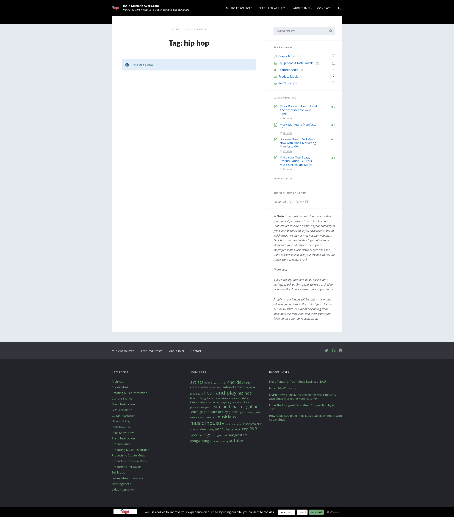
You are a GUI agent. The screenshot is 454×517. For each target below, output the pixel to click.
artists (196, 382)
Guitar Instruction (123, 416)
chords (234, 382)
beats (215, 383)
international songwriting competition (225, 402)
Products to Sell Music (126, 467)
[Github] (334, 351)
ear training (215, 388)
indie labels (244, 398)
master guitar (253, 412)
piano (219, 429)
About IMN (176, 351)
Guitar (256, 387)
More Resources (282, 178)
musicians (226, 416)
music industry (207, 423)
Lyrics (242, 412)
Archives (117, 382)
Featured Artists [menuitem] (272, 8)
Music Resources (123, 351)
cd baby (222, 383)
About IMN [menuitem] (301, 8)
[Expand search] (339, 8)
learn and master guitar (235, 406)
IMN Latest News (195, 29)
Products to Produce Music (129, 461)
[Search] (330, 31)
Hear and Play (121, 421)
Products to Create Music (128, 455)
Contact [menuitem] (324, 8)
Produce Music (121, 444)
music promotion (252, 424)
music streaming (202, 429)
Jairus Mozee (197, 407)
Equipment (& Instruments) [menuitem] (296, 63)
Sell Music (287, 118)
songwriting (199, 440)
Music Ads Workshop (283, 388)
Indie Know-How (123, 433)
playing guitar (233, 429)
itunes (247, 402)
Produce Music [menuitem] (288, 76)
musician (210, 417)
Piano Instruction (123, 438)
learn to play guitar (223, 412)
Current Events (122, 399)
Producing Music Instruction (130, 450)
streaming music (217, 441)
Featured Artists (151, 351)
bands (208, 382)
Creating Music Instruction (129, 393)
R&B (253, 428)
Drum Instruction (123, 404)
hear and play (220, 393)
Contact (196, 351)
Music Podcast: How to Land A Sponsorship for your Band (298, 110)
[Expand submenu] (333, 56)
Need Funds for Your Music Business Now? (297, 382)
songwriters (237, 435)
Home (175, 29)
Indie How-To (121, 427)
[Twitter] (326, 351)
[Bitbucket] (340, 351)
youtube (234, 440)
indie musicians (198, 402)
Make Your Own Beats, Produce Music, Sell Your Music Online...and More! (296, 161)
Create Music (120, 387)
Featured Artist (122, 410)
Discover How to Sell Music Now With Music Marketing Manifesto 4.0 (298, 143)
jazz (208, 407)
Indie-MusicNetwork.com (141, 6)
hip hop (245, 393)
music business (197, 418)
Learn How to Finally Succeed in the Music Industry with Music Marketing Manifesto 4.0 (302, 397)
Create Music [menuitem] (287, 56)
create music (199, 387)
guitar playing (196, 394)
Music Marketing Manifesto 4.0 (298, 126)
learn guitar (199, 412)
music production (233, 424)
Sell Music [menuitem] (285, 83)
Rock (194, 435)
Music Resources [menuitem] (239, 8)
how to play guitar (200, 398)
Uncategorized (121, 484)
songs (205, 434)
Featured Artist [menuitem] (288, 70)
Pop (245, 429)
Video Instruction (123, 489)
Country (246, 383)
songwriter (219, 435)
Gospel (247, 387)
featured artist (232, 387)
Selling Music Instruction (128, 478)
